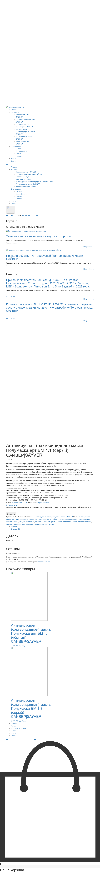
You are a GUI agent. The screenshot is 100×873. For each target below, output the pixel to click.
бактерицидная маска (68, 519)
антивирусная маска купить (23, 519)
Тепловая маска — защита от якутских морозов (38, 236)
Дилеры (19, 148)
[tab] (52, 526)
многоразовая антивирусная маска (40, 524)
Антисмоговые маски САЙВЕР (28, 184)
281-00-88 (23, 215)
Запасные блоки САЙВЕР (22, 142)
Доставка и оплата (18, 728)
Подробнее (21, 721)
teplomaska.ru (12, 505)
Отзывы (19, 153)
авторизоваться (43, 561)
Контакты (14, 158)
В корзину (11, 514)
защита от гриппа (64, 521)
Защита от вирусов (26, 521)
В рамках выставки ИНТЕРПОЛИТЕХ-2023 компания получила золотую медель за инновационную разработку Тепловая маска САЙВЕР (49, 307)
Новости (19, 156)
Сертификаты (21, 151)
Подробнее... (88, 246)
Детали (14, 526)
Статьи (13, 161)
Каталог (14, 112)
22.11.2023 (10, 318)
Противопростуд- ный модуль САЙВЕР (24, 125)
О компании (16, 146)
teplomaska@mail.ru (19, 502)
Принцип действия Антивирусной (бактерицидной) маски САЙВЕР (44, 257)
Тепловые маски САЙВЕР (22, 115)
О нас (13, 730)
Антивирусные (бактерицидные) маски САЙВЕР (25, 131)
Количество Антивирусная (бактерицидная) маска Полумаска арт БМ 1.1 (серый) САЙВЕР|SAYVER (48, 507)
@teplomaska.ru (42, 502)
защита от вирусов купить (45, 521)
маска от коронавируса (15, 524)
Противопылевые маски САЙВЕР (29, 174)
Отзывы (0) (15, 529)
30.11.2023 (10, 296)
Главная (14, 109)
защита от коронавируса (81, 521)
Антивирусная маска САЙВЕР (47, 519)
